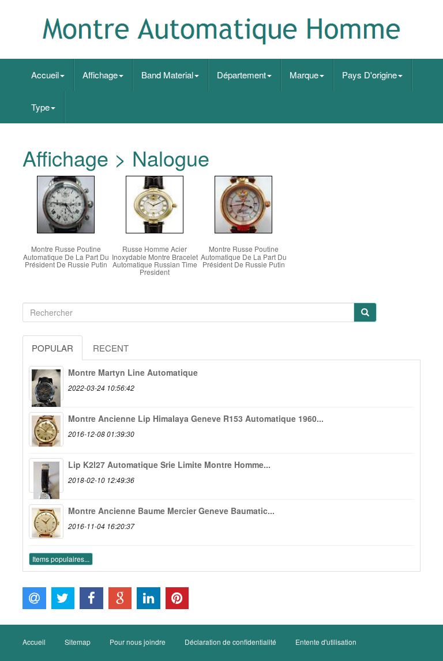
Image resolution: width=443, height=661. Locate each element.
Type (40, 107)
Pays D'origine (369, 75)
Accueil (45, 75)
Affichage (100, 75)
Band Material (167, 75)
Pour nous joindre (138, 642)
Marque (304, 75)
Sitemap (78, 642)
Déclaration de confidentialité (230, 642)
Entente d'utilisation (325, 642)
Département (241, 75)
